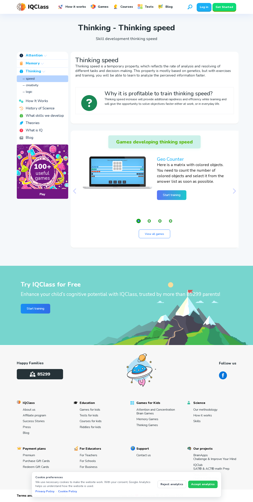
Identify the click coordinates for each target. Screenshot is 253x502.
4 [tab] (171, 221)
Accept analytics (203, 484)
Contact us (143, 455)
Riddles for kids (90, 427)
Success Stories (34, 421)
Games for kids (90, 410)
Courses (126, 7)
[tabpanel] (154, 180)
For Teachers (88, 455)
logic (29, 92)
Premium (29, 455)
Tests (149, 7)
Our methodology (205, 410)
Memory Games (147, 419)
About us (29, 410)
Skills (197, 421)
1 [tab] (139, 221)
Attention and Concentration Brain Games (155, 412)
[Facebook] (223, 375)
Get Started (224, 7)
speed (30, 78)
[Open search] (190, 7)
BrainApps (214, 457)
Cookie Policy (67, 491)
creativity (32, 85)
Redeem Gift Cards (36, 467)
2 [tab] (149, 221)
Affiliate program (34, 415)
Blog (169, 7)
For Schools (88, 461)
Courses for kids (91, 421)
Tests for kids (89, 415)
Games (103, 7)
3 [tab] (160, 221)
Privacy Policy (44, 491)
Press (27, 427)
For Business (88, 467)
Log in (204, 7)
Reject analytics (171, 484)
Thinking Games (147, 425)
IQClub (211, 467)
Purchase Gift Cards (36, 461)
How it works (75, 7)
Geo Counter (170, 159)
